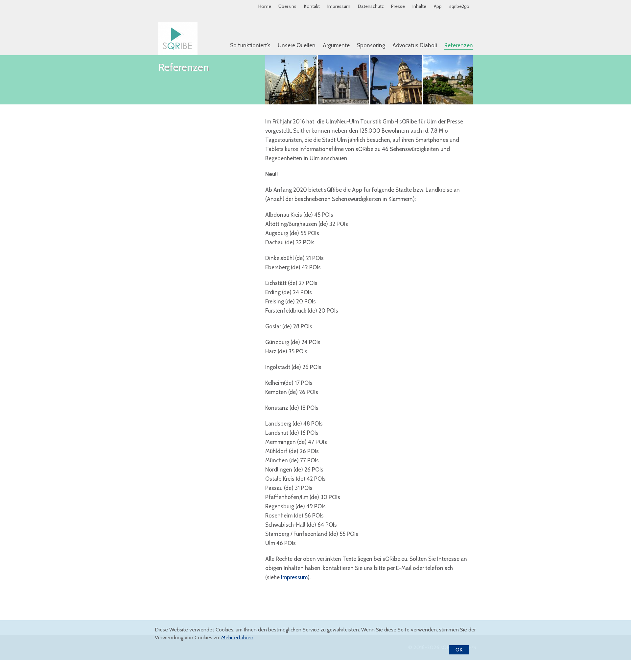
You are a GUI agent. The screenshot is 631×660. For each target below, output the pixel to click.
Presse (398, 6)
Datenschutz (371, 6)
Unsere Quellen (297, 45)
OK (459, 650)
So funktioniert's (250, 45)
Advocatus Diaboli (414, 45)
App (438, 6)
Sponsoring (371, 45)
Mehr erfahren (237, 638)
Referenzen (458, 45)
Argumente (336, 45)
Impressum (338, 6)
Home (264, 6)
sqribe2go (459, 6)
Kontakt (312, 6)
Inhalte (419, 6)
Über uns (287, 6)
